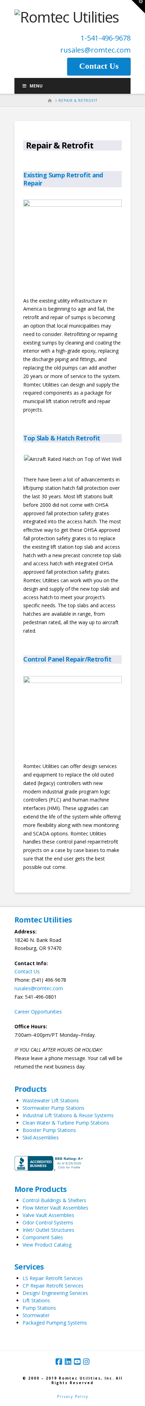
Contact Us (27, 971)
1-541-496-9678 (106, 38)
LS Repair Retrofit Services (53, 1278)
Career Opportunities (38, 1011)
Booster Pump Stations (49, 1130)
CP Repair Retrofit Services (53, 1285)
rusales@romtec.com (95, 50)
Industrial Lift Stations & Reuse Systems (68, 1115)
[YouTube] (77, 1361)
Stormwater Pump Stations (53, 1107)
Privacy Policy (72, 1396)
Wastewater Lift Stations (51, 1100)
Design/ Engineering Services (55, 1293)
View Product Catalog (47, 1244)
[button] (138, 6)
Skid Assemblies (41, 1137)
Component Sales (43, 1237)
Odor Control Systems (48, 1222)
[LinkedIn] (68, 1361)
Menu (36, 86)
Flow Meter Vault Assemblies (55, 1207)
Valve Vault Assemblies (48, 1215)
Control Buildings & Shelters (54, 1200)
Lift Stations (36, 1300)
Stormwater (36, 1315)
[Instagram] (86, 1361)
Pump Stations (39, 1307)
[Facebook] (59, 1361)
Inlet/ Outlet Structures (48, 1230)
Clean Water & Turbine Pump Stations (66, 1122)
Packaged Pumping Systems (55, 1322)
